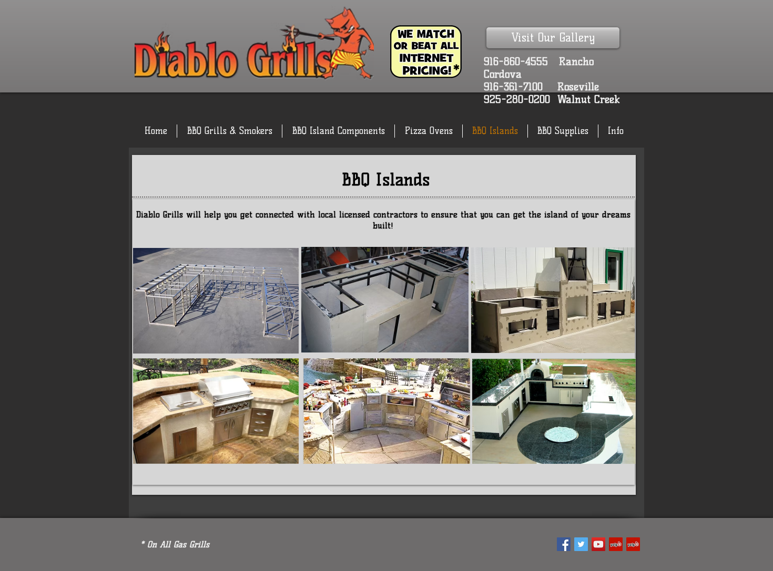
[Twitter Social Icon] (581, 544)
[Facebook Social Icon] (564, 544)
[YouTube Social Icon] (598, 544)
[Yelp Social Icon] (616, 544)
